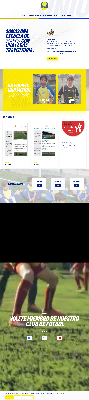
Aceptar (9, 397)
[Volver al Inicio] (44, 6)
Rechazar (17, 397)
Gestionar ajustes (28, 397)
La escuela (62, 15)
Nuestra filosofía (52, 58)
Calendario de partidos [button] (33, 15)
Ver (39, 185)
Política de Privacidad (59, 393)
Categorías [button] (20, 15)
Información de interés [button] (49, 15)
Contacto (69, 15)
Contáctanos (44, 331)
